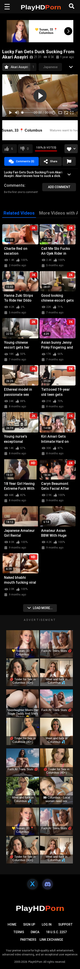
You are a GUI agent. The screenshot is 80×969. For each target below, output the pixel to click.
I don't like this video (28, 148)
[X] (32, 884)
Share (53, 161)
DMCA (35, 932)
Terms (18, 932)
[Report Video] (69, 161)
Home (12, 924)
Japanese (50, 67)
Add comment (59, 187)
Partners (28, 939)
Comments (14, 185)
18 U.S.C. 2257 (56, 932)
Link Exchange (51, 939)
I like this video (12, 148)
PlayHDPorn (35, 961)
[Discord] (47, 884)
